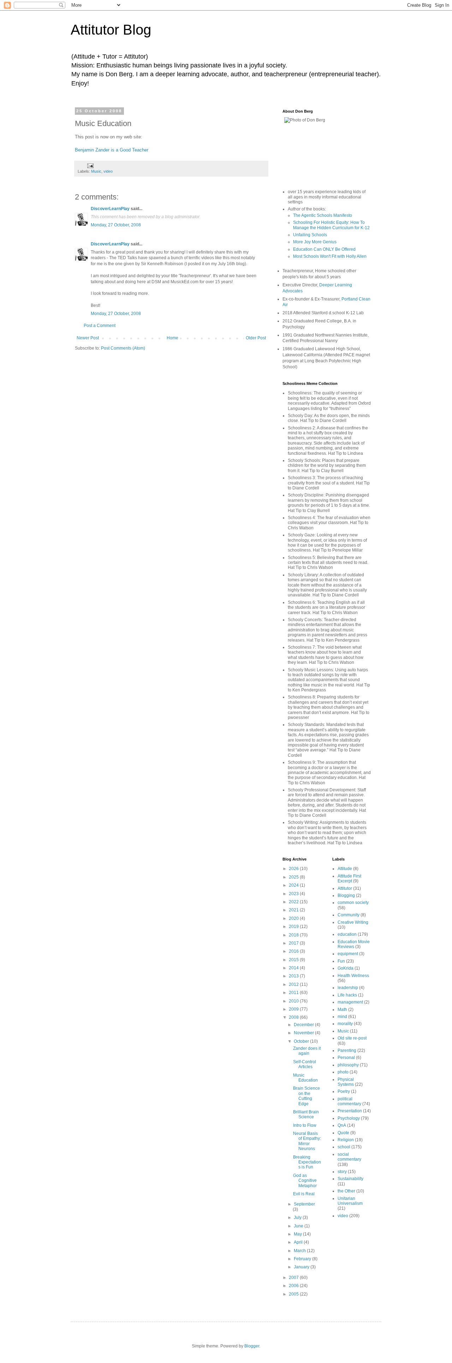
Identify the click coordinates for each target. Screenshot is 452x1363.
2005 (294, 1294)
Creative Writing (353, 922)
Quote (343, 1132)
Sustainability (350, 1178)
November (304, 1032)
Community (348, 914)
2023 (294, 893)
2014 (294, 967)
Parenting (347, 1050)
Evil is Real (304, 1193)
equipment (348, 953)
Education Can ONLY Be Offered (324, 249)
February (303, 1258)
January (302, 1266)
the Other (346, 1191)
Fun (341, 961)
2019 (294, 926)
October (302, 1041)
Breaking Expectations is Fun (307, 1162)
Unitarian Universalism (350, 1201)
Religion (346, 1139)
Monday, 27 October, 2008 (116, 224)
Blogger (251, 1346)
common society (353, 902)
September (304, 1204)
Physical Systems (346, 1082)
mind (342, 1016)
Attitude (345, 868)
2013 (294, 976)
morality (345, 1023)
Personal (346, 1057)
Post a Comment (99, 325)
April (299, 1242)
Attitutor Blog (111, 29)
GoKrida (345, 968)
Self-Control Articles (304, 1064)
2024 (294, 885)
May (298, 1234)
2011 (294, 992)
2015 (294, 959)
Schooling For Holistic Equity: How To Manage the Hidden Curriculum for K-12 (331, 225)
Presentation (350, 1110)
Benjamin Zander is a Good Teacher (111, 150)
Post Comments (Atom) (123, 348)
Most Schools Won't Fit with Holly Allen (330, 256)
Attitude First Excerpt (349, 878)
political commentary (349, 1101)
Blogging (346, 895)
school (344, 1146)
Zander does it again (307, 1051)
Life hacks (347, 995)
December (304, 1024)
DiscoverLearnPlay (110, 208)
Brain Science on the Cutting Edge (306, 1096)
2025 (294, 877)
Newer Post (88, 337)
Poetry (344, 1091)
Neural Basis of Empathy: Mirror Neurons (307, 1141)
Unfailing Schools (310, 234)
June (299, 1226)
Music (96, 171)
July (298, 1217)
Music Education (305, 1078)
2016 (294, 951)
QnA (342, 1125)
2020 (294, 918)
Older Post (256, 337)
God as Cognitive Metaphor (305, 1180)
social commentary (349, 1157)
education (347, 934)
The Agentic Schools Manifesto (322, 215)
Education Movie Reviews (354, 944)
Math (342, 1009)
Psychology (349, 1118)
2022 (294, 901)
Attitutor (345, 888)
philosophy (348, 1065)
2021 (294, 909)
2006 (294, 1285)
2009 (294, 1009)
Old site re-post (352, 1038)
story (342, 1171)
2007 (294, 1277)
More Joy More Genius (315, 241)
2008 (294, 1017)
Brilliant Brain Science (306, 1114)
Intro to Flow (304, 1125)
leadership (348, 987)
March (300, 1250)
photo (343, 1072)
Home (172, 337)
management (350, 1002)
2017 (294, 943)
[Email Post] (90, 165)
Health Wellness (353, 975)
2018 (294, 935)
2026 (294, 868)
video (108, 171)
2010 (294, 1001)
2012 (294, 984)
